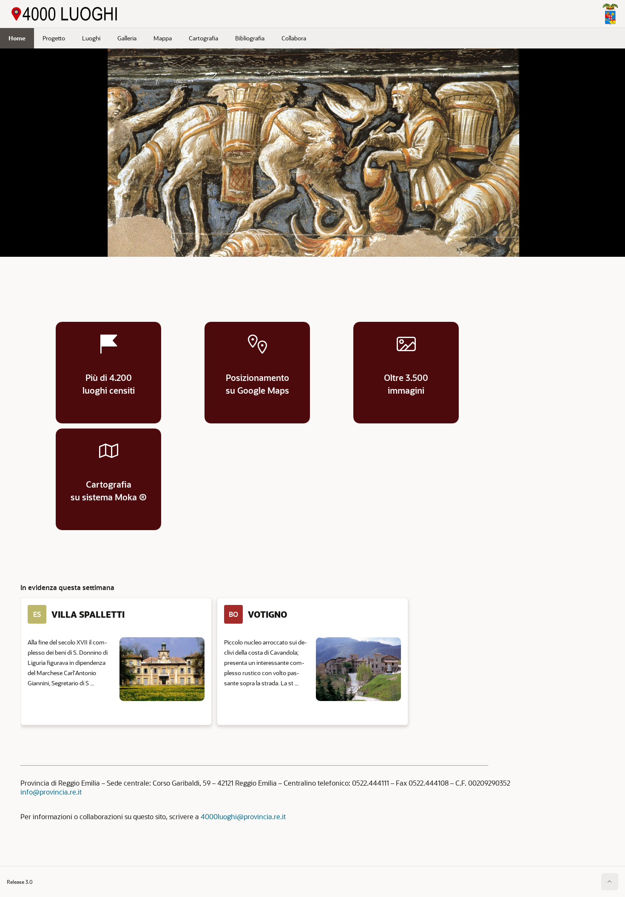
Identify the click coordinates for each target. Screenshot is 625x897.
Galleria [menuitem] (126, 38)
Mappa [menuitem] (162, 38)
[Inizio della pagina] (609, 881)
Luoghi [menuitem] (91, 38)
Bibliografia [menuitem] (249, 38)
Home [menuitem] (17, 38)
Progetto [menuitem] (54, 38)
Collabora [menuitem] (293, 38)
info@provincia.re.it (51, 791)
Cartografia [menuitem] (203, 38)
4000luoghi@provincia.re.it (243, 816)
